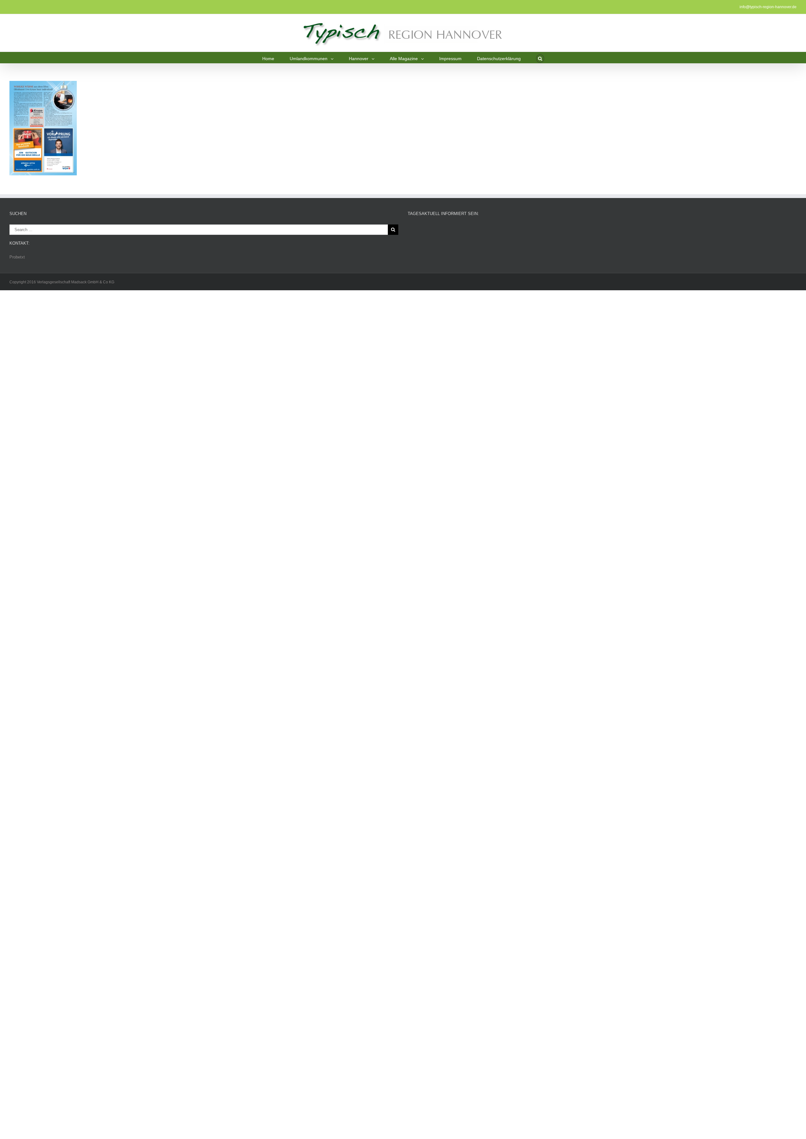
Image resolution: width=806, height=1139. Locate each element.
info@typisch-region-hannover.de (768, 7)
